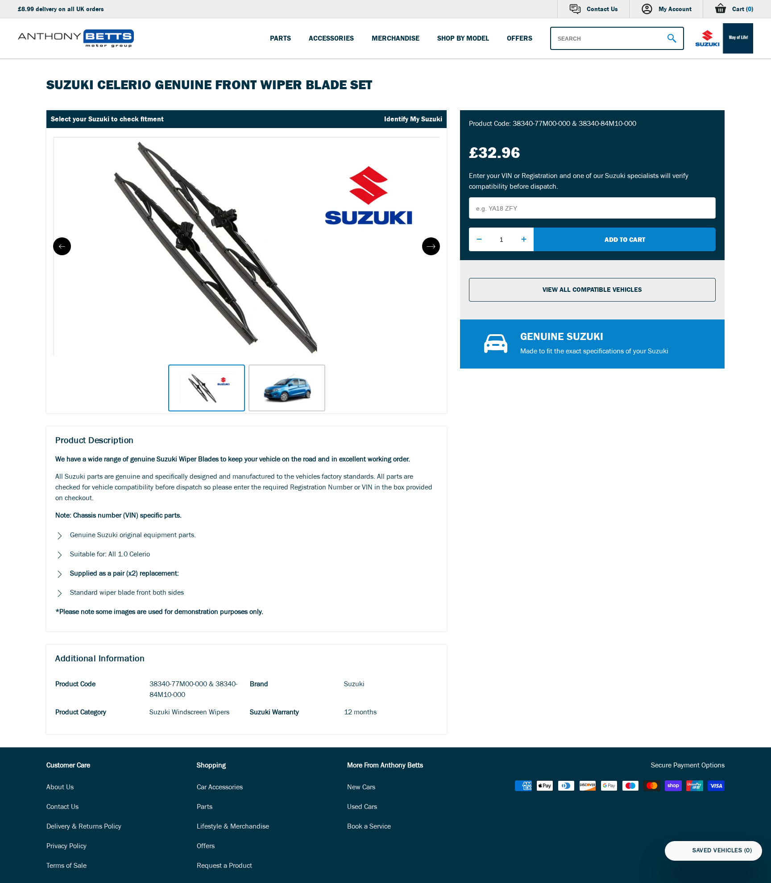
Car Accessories (220, 788)
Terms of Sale (66, 866)
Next (431, 246)
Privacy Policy (66, 846)
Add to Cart (625, 239)
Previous (62, 246)
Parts (204, 807)
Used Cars (362, 807)
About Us (60, 788)
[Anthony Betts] (76, 38)
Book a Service (369, 827)
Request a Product (224, 866)
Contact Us (62, 807)
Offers (206, 846)
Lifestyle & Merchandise (233, 827)
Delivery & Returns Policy (83, 827)
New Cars (361, 788)
